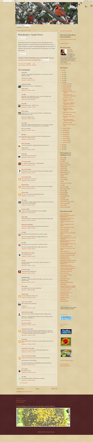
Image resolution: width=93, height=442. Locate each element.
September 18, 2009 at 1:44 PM (28, 130)
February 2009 (66, 140)
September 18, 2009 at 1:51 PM (28, 139)
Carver (70, 49)
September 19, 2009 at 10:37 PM (28, 372)
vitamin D (62, 205)
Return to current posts (21, 400)
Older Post (54, 389)
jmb (22, 232)
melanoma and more (64, 183)
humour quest (63, 179)
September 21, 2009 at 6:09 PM (28, 380)
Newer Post (20, 389)
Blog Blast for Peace (64, 297)
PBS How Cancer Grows (65, 258)
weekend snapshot (64, 207)
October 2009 (66, 88)
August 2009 (66, 128)
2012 (63, 76)
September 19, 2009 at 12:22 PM (28, 351)
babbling (62, 159)
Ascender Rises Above (27, 348)
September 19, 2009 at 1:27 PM (28, 364)
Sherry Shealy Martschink (27, 356)
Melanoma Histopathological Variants (68, 253)
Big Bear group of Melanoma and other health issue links (67, 219)
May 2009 (65, 134)
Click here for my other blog (66, 30)
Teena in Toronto (25, 301)
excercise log (63, 174)
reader (61, 325)
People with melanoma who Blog (67, 227)
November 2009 (66, 86)
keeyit (23, 72)
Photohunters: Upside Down (68, 106)
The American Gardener (65, 278)
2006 (63, 148)
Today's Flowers (63, 203)
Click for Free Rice (64, 231)
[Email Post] (34, 63)
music (61, 185)
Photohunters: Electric (67, 114)
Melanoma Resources (64, 213)
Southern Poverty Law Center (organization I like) (66, 293)
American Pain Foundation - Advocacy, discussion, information (67, 266)
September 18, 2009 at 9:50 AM (28, 90)
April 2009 (65, 136)
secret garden (63, 199)
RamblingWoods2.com (27, 252)
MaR (22, 134)
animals (62, 157)
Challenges (62, 166)
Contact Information (64, 43)
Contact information (64, 364)
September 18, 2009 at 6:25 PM (28, 180)
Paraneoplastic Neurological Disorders (68, 260)
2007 (63, 146)
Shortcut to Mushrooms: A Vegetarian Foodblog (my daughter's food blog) (68, 287)
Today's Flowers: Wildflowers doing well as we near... (69, 103)
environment (62, 170)
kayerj (23, 339)
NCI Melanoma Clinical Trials (66, 246)
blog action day (63, 162)
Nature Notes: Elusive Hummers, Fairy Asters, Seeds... (68, 109)
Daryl (23, 103)
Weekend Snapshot (64, 301)
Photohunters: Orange (67, 122)
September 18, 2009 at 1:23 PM (28, 118)
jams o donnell (25, 169)
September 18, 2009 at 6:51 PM (28, 188)
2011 (63, 78)
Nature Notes (63, 186)
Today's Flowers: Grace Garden (69, 112)
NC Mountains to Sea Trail (65, 289)
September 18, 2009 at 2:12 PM (28, 157)
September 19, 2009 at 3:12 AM (28, 282)
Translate (27, 27)
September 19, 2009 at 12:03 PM (28, 324)
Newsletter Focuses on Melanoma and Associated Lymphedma (67, 269)
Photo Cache (24, 143)
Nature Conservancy (64, 273)
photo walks (28, 65)
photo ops (24, 65)
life (61, 181)
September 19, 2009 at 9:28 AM (28, 289)
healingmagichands (26, 329)
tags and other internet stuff (66, 201)
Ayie (22, 376)
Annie (23, 122)
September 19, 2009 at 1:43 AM (28, 265)
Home (37, 389)
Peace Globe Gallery (64, 229)
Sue (22, 94)
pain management (64, 188)
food (61, 175)
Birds (61, 161)
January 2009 (66, 142)
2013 (63, 74)
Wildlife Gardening (64, 280)
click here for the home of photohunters (29, 60)
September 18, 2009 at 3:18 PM (28, 172)
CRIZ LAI (24, 111)
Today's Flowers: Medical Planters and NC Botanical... (69, 120)
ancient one (24, 209)
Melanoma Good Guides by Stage (67, 255)
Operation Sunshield (64, 257)
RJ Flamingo (24, 269)
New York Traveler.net (26, 320)
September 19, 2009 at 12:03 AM (28, 228)
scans (61, 198)
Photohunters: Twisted (67, 97)
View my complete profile (65, 63)
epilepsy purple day (64, 172)
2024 (63, 70)
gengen (23, 216)
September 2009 (66, 90)
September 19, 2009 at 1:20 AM (28, 248)
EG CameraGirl (25, 161)
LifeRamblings (25, 84)
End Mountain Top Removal (66, 271)
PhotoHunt (34, 65)
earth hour (62, 168)
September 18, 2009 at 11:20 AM (28, 107)
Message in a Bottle (64, 295)
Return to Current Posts (65, 366)
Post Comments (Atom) (28, 391)
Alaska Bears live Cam (65, 290)
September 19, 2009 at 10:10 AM (28, 297)
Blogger (53, 432)
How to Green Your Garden (66, 275)
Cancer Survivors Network (65, 235)
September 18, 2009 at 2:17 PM (28, 165)
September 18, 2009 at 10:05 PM (28, 220)
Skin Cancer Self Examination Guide (68, 39)
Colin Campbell (25, 177)
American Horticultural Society (66, 282)
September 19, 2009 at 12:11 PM (28, 335)
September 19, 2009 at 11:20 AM (28, 307)
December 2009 (66, 84)
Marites (23, 286)
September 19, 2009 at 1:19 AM (28, 238)
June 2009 (65, 132)
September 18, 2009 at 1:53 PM (28, 149)
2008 (63, 144)
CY (22, 260)
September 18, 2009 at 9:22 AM (28, 80)
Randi (23, 153)
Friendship (62, 177)
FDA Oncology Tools (64, 251)
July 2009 (65, 130)
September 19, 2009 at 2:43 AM (28, 273)
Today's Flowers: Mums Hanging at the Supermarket (69, 95)
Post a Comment (23, 382)
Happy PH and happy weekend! (28, 137)
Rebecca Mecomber (26, 312)
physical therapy (63, 196)
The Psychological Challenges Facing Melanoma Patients (68, 244)
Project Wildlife (63, 276)
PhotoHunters (63, 299)
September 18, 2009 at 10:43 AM (28, 99)
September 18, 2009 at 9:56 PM (28, 212)
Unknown (24, 192)
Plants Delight (63, 284)
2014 (63, 72)
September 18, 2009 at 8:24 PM (28, 196)
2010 (63, 80)
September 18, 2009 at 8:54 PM (28, 205)
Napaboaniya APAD (26, 224)
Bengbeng (24, 184)
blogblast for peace (64, 164)
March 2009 (65, 138)
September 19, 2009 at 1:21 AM (28, 256)
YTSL (23, 200)
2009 (63, 82)
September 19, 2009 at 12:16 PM (28, 344)
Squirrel (23, 368)
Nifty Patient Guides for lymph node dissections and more (67, 241)
